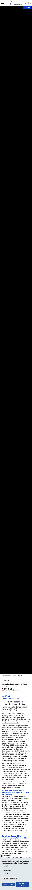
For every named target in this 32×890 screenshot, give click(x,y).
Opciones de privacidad (1, 856)
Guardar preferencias (10, 878)
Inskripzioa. (22, 824)
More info (5, 866)
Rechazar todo (22, 884)
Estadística (7, 874)
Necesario (7, 870)
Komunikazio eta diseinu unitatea (14, 684)
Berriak (20, 675)
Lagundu (27, 7)
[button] (2, 3)
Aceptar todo (8, 885)
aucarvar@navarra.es (14, 691)
